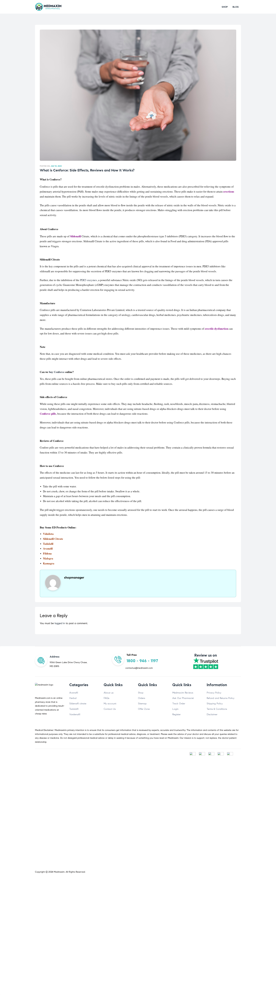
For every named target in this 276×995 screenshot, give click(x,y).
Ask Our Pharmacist (183, 698)
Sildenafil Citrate (53, 539)
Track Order (178, 703)
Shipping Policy (215, 703)
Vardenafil (74, 714)
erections (228, 192)
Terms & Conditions (217, 709)
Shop (140, 692)
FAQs (106, 698)
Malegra (48, 558)
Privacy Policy (214, 692)
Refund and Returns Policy (220, 698)
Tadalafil (48, 544)
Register (176, 714)
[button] (225, 7)
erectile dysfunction (216, 329)
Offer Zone (144, 709)
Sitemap (142, 703)
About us (108, 692)
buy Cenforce (57, 372)
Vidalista (48, 534)
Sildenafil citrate (77, 703)
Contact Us (110, 709)
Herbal (73, 698)
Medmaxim (59, 872)
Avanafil (73, 692)
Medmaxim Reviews (182, 692)
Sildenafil (75, 236)
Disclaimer (212, 714)
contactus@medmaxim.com (139, 668)
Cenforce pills (48, 414)
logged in (60, 623)
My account (110, 703)
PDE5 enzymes (88, 280)
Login (175, 709)
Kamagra (48, 563)
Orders (141, 698)
